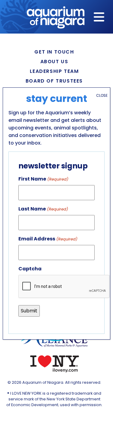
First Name (43, 178)
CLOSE (102, 95)
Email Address (47, 238)
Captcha (30, 268)
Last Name (43, 208)
